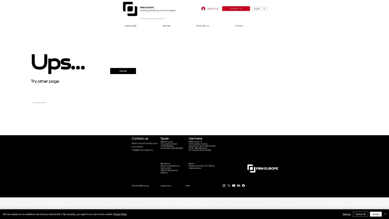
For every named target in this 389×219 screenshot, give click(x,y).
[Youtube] (234, 185)
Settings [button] (347, 214)
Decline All (361, 214)
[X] (229, 185)
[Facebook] (243, 185)
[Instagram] (224, 185)
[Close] (385, 214)
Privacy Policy (120, 214)
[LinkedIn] (238, 185)
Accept (376, 214)
